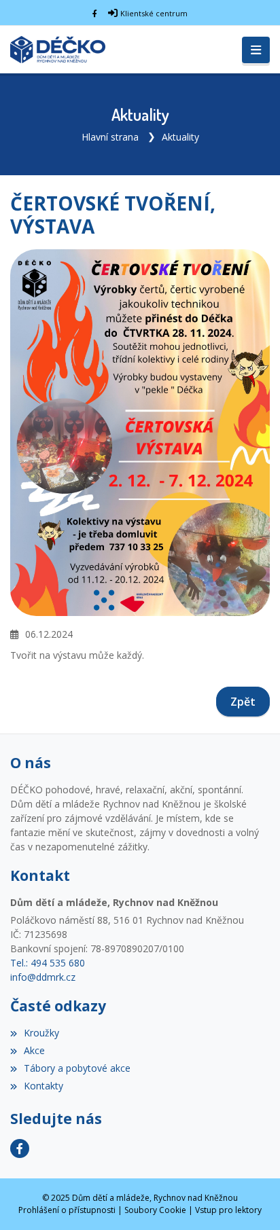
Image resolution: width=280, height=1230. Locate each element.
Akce (34, 1050)
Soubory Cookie (155, 1210)
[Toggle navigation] (256, 50)
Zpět (243, 701)
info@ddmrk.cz (42, 977)
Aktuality (180, 136)
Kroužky (41, 1032)
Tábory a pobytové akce (77, 1068)
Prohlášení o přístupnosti (67, 1210)
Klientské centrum (154, 13)
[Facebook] (94, 13)
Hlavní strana (110, 136)
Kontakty (43, 1085)
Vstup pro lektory (228, 1210)
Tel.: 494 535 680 (47, 962)
